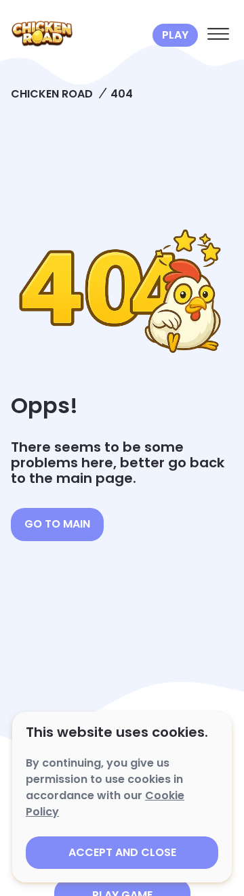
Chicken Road (52, 94)
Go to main (57, 524)
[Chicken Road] (79, 35)
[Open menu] (218, 35)
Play (175, 35)
